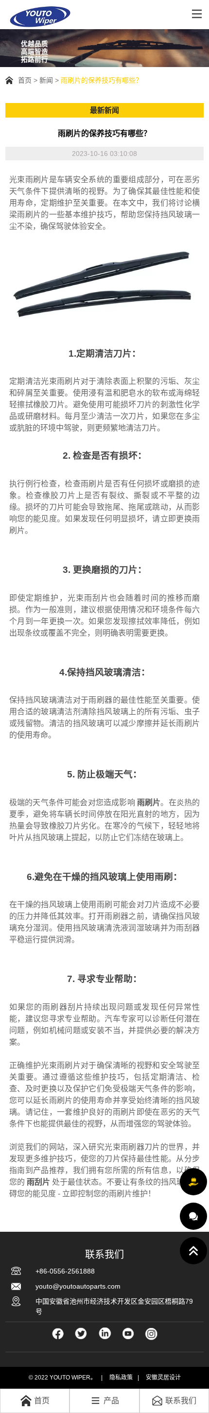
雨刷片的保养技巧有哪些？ (101, 80)
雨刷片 (149, 802)
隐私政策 (121, 1377)
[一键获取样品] (193, 1181)
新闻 (46, 80)
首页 (25, 80)
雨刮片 (38, 1182)
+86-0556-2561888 (65, 1271)
